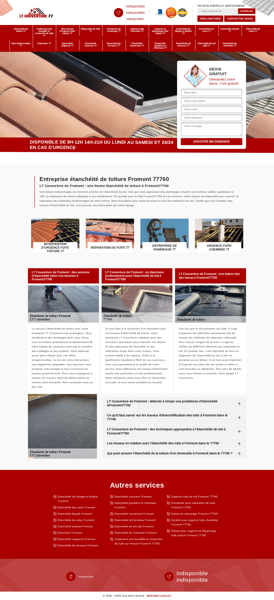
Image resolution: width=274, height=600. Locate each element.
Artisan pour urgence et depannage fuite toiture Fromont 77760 (193, 533)
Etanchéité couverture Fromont (134, 513)
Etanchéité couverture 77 (137, 44)
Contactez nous (240, 18)
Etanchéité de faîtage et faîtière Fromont (78, 499)
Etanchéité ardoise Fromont (75, 526)
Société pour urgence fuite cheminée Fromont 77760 (194, 522)
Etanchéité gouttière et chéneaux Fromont (136, 505)
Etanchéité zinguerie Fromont (76, 539)
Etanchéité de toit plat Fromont (134, 526)
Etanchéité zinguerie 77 (67, 44)
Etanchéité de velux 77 (253, 30)
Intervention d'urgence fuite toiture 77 (67, 31)
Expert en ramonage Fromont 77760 (194, 513)
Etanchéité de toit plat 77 (206, 44)
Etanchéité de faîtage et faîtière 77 (183, 31)
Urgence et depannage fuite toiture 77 (160, 31)
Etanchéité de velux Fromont (76, 520)
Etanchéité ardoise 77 (21, 44)
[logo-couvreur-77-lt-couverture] (42, 12)
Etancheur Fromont (70, 532)
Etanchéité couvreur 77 (90, 44)
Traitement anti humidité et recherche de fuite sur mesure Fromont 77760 (138, 541)
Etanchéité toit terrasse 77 (183, 44)
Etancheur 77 (44, 43)
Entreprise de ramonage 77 (114, 30)
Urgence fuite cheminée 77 (137, 30)
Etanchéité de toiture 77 (21, 30)
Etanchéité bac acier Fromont (76, 507)
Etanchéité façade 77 (230, 30)
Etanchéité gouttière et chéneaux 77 (160, 45)
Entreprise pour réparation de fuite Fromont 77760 (193, 505)
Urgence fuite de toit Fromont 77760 (194, 496)
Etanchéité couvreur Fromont (133, 496)
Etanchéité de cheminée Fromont (136, 532)
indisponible (135, 6)
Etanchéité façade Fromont (75, 513)
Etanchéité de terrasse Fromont (78, 545)
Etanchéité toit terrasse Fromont (135, 520)
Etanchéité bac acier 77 (206, 30)
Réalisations (210, 18)
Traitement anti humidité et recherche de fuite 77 (44, 32)
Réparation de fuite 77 (90, 30)
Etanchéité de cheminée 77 (230, 44)
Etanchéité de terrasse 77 (114, 44)
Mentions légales (159, 596)
